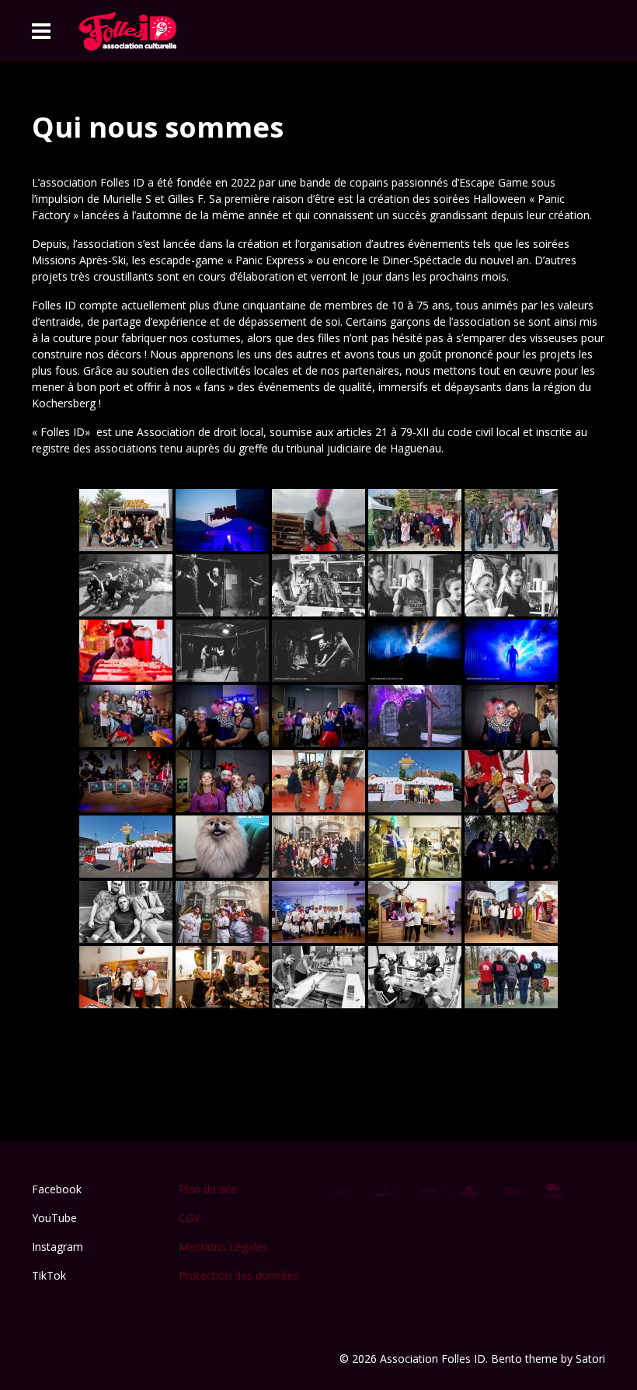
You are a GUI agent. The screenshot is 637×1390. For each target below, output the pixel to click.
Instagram (57, 1246)
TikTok (49, 1275)
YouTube (54, 1217)
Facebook (57, 1189)
